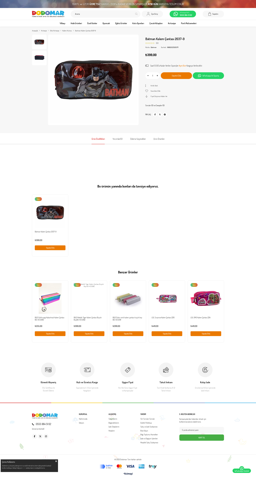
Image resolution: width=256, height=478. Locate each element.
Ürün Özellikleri (98, 139)
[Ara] (136, 14)
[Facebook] (34, 436)
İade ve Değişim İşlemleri (149, 438)
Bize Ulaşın (144, 431)
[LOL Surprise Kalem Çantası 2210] (167, 298)
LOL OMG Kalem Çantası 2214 (200, 317)
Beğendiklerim (114, 423)
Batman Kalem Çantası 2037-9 (45, 231)
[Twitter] (40, 436)
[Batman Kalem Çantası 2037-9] (50, 212)
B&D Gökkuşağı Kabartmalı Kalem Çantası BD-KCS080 (49, 318)
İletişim (81, 423)
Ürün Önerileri (159, 139)
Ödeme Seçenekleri (138, 139)
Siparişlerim (113, 419)
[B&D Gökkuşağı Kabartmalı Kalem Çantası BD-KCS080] (50, 298)
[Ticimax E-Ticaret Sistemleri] (128, 474)
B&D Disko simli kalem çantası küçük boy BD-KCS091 (127, 318)
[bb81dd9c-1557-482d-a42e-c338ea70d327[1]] (45, 416)
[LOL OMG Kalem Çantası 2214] (206, 298)
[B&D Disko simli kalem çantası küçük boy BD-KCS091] (128, 298)
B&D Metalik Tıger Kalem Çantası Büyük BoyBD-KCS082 (88, 318)
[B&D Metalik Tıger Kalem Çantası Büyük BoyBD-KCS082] (89, 298)
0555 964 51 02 (43, 424)
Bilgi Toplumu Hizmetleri (149, 434)
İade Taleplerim (114, 427)
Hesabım (112, 431)
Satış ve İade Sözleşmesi (148, 427)
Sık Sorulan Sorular (147, 419)
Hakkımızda (83, 419)
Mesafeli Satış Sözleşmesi (149, 442)
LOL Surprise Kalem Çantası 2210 (163, 317)
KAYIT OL (202, 437)
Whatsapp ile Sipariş (210, 75)
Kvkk (24, 468)
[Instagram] (46, 436)
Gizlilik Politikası (146, 423)
